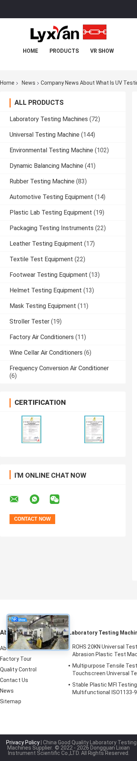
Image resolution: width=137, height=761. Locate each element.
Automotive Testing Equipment (51, 197)
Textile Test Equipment (41, 259)
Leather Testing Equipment (46, 243)
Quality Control (18, 669)
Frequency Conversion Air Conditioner (59, 368)
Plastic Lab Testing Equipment (51, 212)
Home (30, 51)
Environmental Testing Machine (51, 150)
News (28, 83)
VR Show (102, 51)
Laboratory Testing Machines (49, 119)
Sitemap (10, 701)
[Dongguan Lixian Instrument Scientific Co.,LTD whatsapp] (39, 499)
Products (64, 51)
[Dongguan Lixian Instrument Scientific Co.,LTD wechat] (59, 499)
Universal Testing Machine (45, 134)
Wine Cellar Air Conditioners (46, 352)
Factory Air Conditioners (42, 337)
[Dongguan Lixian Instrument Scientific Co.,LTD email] (19, 499)
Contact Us (14, 680)
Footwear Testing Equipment (49, 274)
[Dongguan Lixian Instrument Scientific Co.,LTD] (68, 33)
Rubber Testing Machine (42, 181)
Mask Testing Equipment (43, 305)
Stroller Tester (29, 321)
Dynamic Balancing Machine (46, 165)
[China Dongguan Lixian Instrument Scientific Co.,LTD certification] (31, 429)
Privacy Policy (23, 742)
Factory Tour (16, 659)
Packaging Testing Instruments (52, 228)
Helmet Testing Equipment (46, 290)
